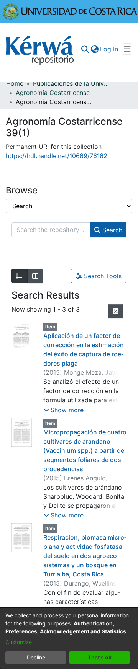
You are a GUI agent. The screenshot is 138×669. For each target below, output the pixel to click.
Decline (36, 657)
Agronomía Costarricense (53, 92)
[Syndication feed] (115, 311)
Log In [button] (109, 49)
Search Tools (102, 276)
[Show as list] (20, 276)
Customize (18, 642)
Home (14, 83)
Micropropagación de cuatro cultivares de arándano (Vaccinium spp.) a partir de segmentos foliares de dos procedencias (85, 450)
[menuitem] (94, 49)
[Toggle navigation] (127, 49)
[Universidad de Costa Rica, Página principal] (70, 11)
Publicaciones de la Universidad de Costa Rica (71, 83)
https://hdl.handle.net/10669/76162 (56, 156)
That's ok (100, 657)
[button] (63, 410)
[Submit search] (85, 49)
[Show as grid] (35, 276)
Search (111, 230)
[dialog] (69, 638)
